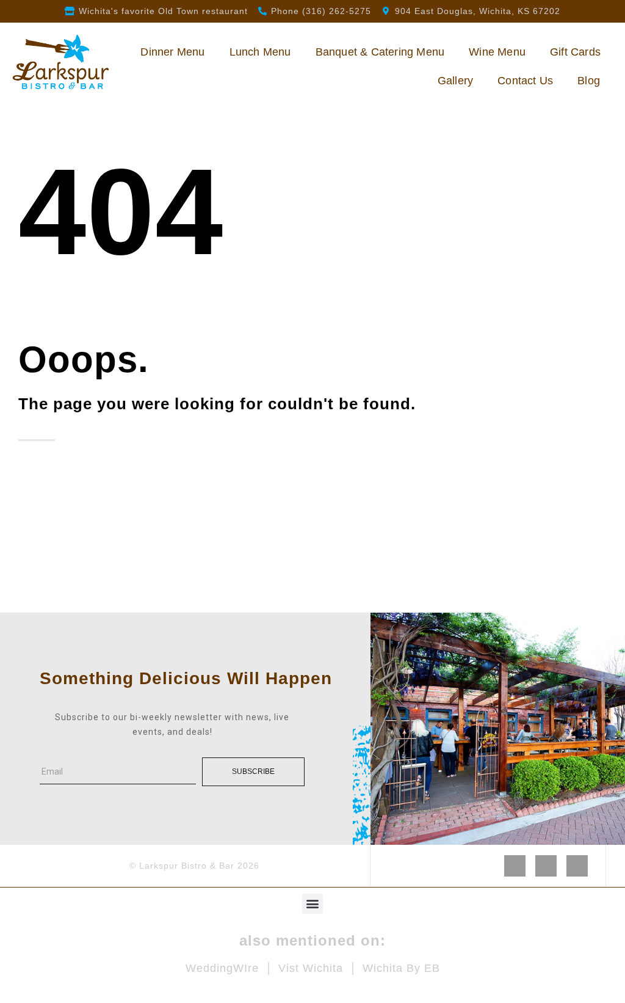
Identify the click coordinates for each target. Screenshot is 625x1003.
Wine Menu (497, 52)
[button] (312, 904)
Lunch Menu (260, 52)
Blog (588, 81)
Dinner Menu (172, 52)
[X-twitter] (577, 866)
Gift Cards (575, 52)
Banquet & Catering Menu (380, 52)
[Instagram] (546, 866)
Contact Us (525, 81)
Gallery (455, 81)
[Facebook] (515, 866)
